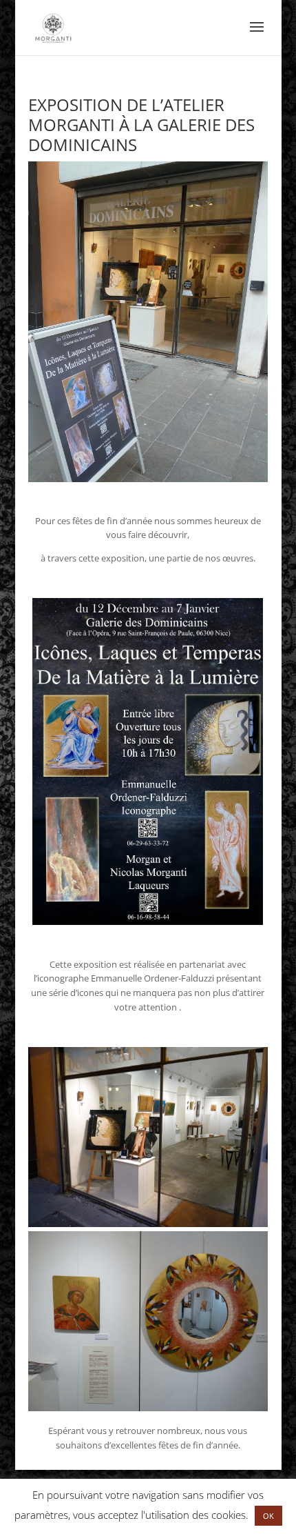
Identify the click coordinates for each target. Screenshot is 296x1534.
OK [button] (268, 1516)
